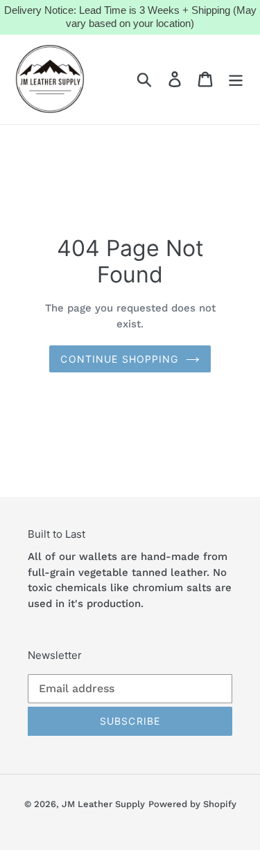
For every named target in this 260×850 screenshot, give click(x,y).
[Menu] (235, 79)
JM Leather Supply (103, 804)
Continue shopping (119, 359)
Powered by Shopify (192, 804)
